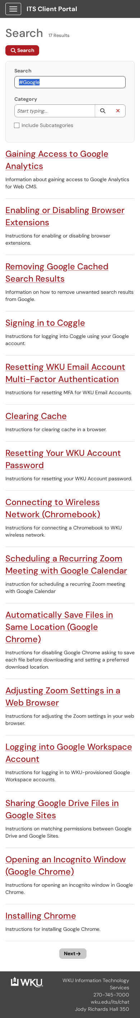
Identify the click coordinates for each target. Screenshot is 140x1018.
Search (23, 70)
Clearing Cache (36, 415)
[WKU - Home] (27, 981)
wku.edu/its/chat (110, 1002)
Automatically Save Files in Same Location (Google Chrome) (59, 627)
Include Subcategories (47, 125)
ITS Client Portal (52, 9)
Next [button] (69, 953)
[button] (102, 111)
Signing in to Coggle (45, 322)
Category (25, 99)
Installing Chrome (40, 915)
